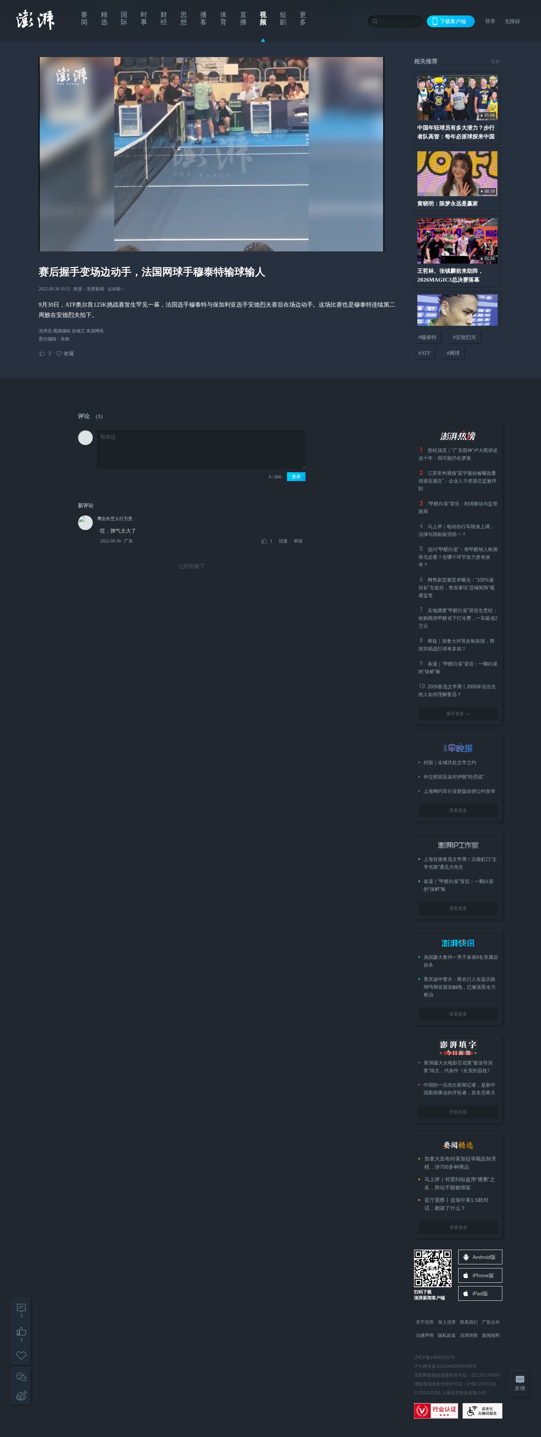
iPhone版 (483, 1275)
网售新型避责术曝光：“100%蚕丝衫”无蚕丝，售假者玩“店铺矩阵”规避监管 (456, 587)
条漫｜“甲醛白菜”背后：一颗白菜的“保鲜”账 (459, 885)
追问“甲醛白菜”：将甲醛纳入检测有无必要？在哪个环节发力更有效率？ (458, 557)
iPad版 (480, 1293)
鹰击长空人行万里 (114, 518)
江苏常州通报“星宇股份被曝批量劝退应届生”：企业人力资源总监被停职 (457, 480)
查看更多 (458, 810)
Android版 (484, 1257)
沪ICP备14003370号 (434, 1357)
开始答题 (458, 1112)
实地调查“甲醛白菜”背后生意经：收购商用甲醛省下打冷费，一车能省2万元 (458, 618)
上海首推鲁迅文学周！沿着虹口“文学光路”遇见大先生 (460, 863)
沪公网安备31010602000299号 (445, 1366)
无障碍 (512, 21)
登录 (490, 21)
